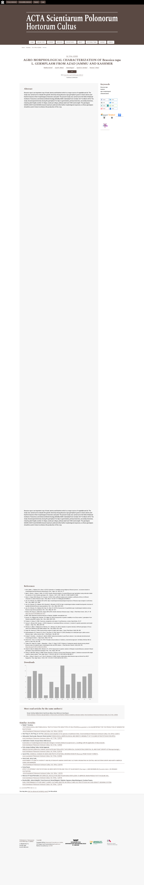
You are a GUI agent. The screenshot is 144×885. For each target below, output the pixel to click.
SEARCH (110, 42)
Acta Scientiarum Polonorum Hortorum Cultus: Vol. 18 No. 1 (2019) (42, 773)
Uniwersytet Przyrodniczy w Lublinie (54, 842)
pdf (72, 71)
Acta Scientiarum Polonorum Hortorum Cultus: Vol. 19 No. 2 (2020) (42, 756)
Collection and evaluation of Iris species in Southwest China (61, 734)
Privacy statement (11, 2)
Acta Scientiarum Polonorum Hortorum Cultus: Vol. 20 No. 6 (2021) (100, 734)
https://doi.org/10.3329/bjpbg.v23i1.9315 (35, 613)
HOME (32, 42)
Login (43, 2)
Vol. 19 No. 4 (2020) (36, 47)
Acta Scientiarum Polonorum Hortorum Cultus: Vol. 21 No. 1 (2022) (42, 745)
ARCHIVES (60, 42)
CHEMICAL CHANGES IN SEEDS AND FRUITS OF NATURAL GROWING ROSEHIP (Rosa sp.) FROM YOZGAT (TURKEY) (64, 754)
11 (33, 788)
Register (36, 2)
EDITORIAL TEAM (91, 42)
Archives (28, 47)
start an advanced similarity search (38, 791)
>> (35, 788)
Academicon (57, 844)
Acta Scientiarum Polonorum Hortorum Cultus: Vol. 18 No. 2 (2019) (42, 731)
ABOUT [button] (81, 42)
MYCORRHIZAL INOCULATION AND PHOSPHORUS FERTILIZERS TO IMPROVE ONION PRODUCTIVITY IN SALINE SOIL (74, 775)
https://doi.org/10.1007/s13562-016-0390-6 (36, 647)
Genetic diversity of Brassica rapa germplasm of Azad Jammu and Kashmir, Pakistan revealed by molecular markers (55, 714)
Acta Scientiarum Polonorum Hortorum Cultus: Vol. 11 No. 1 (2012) (42, 738)
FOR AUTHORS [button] (70, 42)
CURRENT (50, 42)
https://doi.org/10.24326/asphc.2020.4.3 (73, 75)
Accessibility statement (25, 2)
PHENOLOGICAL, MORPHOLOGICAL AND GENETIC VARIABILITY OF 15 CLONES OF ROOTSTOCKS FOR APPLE (83, 736)
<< (20, 788)
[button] (104, 99)
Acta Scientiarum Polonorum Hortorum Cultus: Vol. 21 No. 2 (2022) (101, 714)
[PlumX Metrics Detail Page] (105, 125)
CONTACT (102, 42)
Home (23, 47)
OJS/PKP (50, 845)
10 (31, 788)
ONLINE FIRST (41, 42)
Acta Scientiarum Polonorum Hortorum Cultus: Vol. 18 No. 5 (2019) (42, 751)
